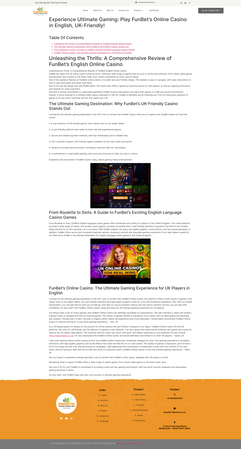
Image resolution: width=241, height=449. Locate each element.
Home (85, 10)
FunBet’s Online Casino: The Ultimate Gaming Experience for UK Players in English (93, 52)
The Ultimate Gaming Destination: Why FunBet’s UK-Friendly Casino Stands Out (91, 46)
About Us (97, 10)
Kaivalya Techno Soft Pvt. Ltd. (130, 443)
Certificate (154, 10)
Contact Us (124, 10)
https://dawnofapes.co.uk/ (61, 335)
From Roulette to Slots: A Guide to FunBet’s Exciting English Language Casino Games (94, 49)
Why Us (110, 10)
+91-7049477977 (212, 10)
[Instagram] (189, 3)
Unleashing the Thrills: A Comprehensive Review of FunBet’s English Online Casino (93, 43)
